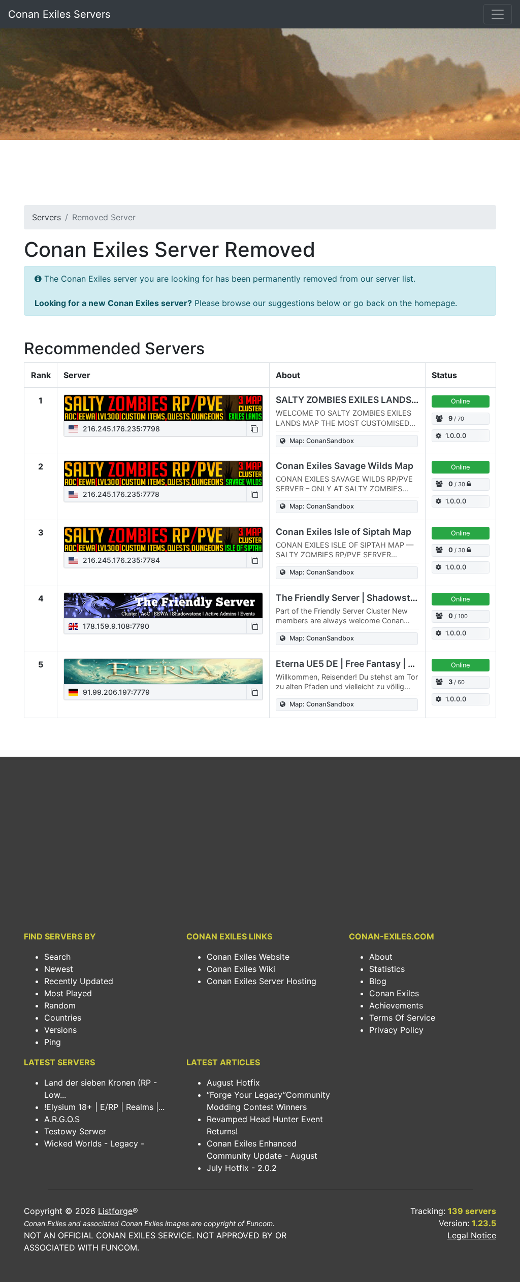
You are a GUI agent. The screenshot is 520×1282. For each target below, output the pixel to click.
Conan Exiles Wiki (241, 969)
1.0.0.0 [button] (455, 436)
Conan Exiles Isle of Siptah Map (343, 531)
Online (460, 401)
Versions (60, 1030)
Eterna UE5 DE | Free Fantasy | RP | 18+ (359, 663)
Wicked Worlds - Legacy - (94, 1143)
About (381, 957)
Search (57, 957)
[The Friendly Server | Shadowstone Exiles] (163, 605)
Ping (52, 1042)
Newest (58, 969)
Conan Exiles (394, 993)
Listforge (115, 1211)
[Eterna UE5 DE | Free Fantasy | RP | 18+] (163, 671)
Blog (377, 981)
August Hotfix (233, 1082)
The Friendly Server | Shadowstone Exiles (365, 597)
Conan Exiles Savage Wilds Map (344, 465)
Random (60, 1005)
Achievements (396, 1005)
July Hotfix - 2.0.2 (242, 1168)
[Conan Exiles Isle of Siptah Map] (163, 539)
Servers (46, 217)
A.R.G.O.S (62, 1119)
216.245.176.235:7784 (120, 560)
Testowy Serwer (75, 1131)
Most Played (68, 993)
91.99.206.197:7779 (115, 692)
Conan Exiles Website (248, 957)
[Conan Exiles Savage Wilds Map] (163, 473)
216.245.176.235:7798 (120, 428)
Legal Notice (471, 1235)
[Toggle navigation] (497, 14)
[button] (254, 428)
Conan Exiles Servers (59, 14)
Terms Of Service (402, 1018)
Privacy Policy (396, 1030)
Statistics (387, 969)
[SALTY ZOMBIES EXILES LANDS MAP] (163, 407)
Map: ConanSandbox (321, 441)
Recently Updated (78, 981)
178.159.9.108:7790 (115, 626)
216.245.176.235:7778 (120, 494)
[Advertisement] (260, 175)
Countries (62, 1018)
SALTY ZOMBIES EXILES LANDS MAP (355, 399)
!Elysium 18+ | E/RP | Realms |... (104, 1107)
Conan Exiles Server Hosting (261, 981)
